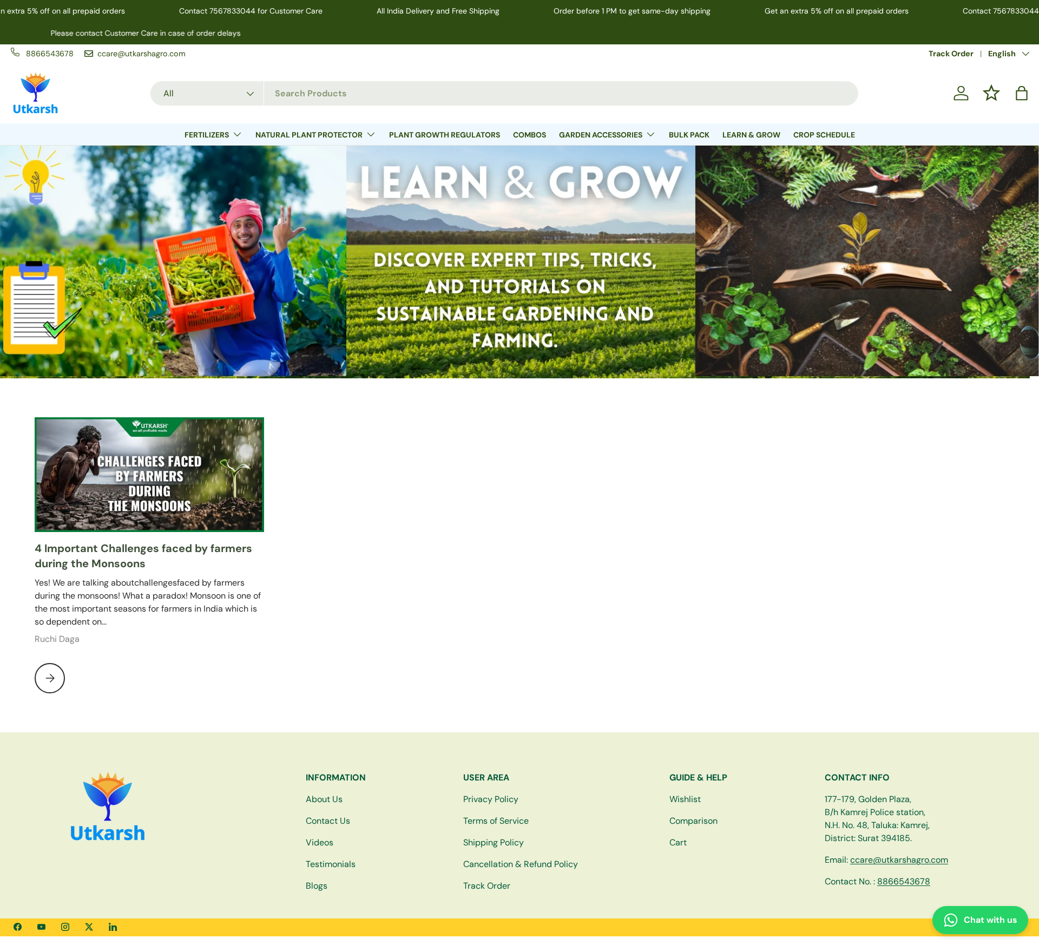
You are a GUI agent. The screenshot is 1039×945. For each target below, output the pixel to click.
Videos (319, 842)
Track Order (951, 53)
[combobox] (504, 93)
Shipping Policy (493, 842)
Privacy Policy (490, 799)
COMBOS (529, 135)
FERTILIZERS (207, 135)
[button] (1022, 93)
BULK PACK (689, 135)
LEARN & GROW (751, 135)
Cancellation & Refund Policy (520, 864)
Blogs (316, 885)
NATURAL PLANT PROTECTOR (309, 135)
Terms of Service (496, 820)
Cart (678, 842)
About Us (324, 799)
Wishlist (685, 799)
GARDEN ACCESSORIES (600, 135)
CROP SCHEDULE (824, 135)
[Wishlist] (991, 93)
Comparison (693, 820)
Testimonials (331, 864)
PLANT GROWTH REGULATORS (444, 135)
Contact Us (328, 820)
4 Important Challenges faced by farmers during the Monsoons (143, 555)
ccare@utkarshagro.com (899, 859)
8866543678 (903, 881)
